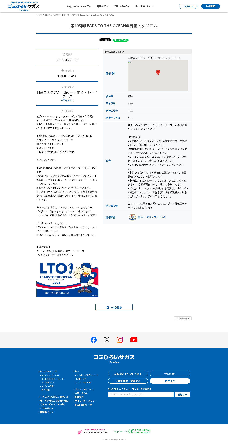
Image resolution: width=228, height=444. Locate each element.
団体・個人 (81, 378)
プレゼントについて (84, 389)
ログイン (170, 381)
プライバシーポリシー (86, 401)
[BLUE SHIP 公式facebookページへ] (94, 340)
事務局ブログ (46, 412)
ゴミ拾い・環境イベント (87, 375)
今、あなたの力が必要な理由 (54, 400)
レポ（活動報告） (84, 382)
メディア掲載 (48, 386)
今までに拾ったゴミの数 (52, 404)
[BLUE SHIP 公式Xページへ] (106, 339)
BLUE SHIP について (51, 375)
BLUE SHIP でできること (53, 378)
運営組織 (46, 389)
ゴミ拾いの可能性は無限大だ (54, 396)
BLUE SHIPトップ (83, 404)
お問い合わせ (81, 393)
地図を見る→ (67, 100)
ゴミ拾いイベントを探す (78, 6)
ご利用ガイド (46, 408)
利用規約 (79, 397)
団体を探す (102, 6)
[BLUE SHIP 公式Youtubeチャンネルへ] (133, 339)
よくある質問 (48, 382)
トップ (39, 15)
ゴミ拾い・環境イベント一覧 (57, 15)
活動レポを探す (122, 6)
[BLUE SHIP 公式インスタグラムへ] (120, 340)
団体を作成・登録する (128, 381)
